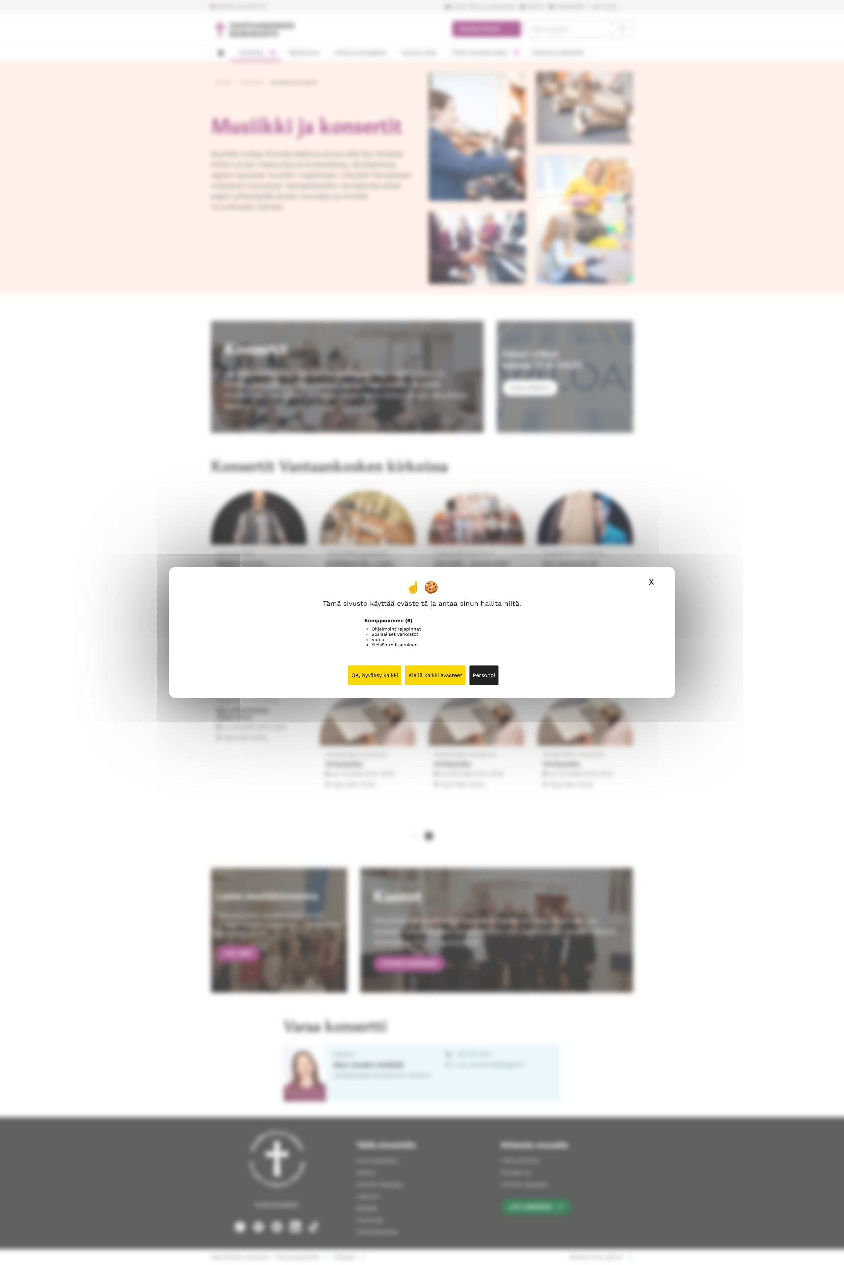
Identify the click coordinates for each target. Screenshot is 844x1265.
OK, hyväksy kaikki (374, 675)
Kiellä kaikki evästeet (435, 675)
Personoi (484, 675)
